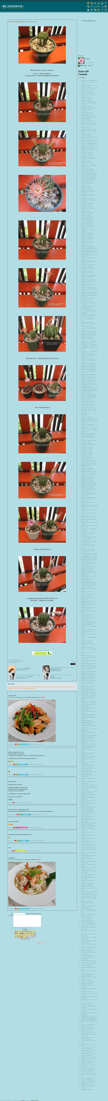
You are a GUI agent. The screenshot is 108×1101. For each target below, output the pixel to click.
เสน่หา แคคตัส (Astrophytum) (87, 1077)
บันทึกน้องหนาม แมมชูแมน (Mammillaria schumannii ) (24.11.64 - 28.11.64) (88, 458)
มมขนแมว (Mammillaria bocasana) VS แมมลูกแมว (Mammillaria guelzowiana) (89, 534)
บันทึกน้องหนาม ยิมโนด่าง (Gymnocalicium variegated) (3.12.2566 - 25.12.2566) (87, 221)
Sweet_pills (12, 840)
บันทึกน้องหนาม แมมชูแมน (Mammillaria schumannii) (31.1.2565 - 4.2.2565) (89, 426)
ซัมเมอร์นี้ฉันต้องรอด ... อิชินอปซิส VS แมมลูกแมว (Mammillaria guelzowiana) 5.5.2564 (89, 538)
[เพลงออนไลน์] (95, 7)
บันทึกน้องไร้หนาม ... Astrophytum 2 (89, 1016)
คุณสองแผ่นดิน (23, 688)
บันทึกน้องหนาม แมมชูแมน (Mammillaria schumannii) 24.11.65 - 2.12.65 (89, 339)
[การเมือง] (91, 7)
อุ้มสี (11, 850)
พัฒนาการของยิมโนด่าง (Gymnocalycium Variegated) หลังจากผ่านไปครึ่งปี (89, 311)
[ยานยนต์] (105, 4)
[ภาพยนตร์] (95, 4)
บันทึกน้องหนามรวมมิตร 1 (87, 720)
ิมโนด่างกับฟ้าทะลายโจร (87, 91)
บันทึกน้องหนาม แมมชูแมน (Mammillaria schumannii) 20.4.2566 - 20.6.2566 (89, 262)
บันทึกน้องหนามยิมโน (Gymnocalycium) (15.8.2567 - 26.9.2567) (87, 163)
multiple (11, 764)
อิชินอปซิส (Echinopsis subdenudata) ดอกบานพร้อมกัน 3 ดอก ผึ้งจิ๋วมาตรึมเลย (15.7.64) (89, 506)
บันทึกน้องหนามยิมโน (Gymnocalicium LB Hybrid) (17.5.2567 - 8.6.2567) (87, 187)
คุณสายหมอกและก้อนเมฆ (47, 686)
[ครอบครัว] (99, 7)
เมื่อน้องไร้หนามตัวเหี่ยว (86, 980)
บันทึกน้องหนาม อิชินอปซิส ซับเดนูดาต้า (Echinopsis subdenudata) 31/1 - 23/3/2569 (89, 103)
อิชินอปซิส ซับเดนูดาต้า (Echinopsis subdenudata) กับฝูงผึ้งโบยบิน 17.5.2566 (89, 277)
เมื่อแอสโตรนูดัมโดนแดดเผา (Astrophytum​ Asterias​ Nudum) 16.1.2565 (87, 438)
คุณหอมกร (55, 686)
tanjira (11, 802)
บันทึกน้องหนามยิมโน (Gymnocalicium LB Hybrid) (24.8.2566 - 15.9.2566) (87, 217)
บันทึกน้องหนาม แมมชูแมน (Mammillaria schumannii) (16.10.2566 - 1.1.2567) (87, 204)
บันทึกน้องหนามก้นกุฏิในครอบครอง (89, 1017)
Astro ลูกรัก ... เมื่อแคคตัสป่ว (87, 1071)
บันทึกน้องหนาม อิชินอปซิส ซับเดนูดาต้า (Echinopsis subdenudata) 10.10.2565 (89, 289)
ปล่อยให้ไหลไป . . (20, 668)
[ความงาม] (88, 7)
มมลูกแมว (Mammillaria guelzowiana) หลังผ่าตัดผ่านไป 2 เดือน (88, 319)
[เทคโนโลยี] (102, 4)
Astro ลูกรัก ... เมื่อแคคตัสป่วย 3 (88, 1024)
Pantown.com (17, 1100)
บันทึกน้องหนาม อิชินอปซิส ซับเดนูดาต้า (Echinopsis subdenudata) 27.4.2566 (89, 281)
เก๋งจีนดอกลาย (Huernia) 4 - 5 (87, 647)
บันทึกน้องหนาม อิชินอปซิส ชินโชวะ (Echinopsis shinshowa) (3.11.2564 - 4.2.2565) (89, 421)
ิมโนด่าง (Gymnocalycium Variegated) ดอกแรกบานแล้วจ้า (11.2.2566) (88, 303)
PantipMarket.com (10, 1100)
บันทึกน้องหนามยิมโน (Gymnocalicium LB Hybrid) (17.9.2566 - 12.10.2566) (87, 212)
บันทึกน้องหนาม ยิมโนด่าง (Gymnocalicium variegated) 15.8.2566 (87, 243)
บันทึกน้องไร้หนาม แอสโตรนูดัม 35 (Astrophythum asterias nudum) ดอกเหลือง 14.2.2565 (89, 430)
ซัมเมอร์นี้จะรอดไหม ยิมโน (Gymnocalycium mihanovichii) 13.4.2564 (88, 551)
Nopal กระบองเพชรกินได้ (87, 1079)
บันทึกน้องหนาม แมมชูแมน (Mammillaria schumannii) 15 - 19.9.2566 (87, 238)
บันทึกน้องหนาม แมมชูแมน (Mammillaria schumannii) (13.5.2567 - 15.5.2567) (89, 196)
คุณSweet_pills (16, 688)
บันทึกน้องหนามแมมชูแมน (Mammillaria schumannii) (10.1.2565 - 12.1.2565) (89, 445)
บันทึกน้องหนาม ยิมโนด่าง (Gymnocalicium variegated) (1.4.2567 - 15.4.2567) (89, 208)
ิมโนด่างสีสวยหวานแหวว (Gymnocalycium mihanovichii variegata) (87, 903)
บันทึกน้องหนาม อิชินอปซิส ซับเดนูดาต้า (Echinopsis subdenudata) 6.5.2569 (89, 94)
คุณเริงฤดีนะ (23, 686)
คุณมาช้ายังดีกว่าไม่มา (64, 686)
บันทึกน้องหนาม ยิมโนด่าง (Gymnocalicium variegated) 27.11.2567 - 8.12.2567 (87, 154)
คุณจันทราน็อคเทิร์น (36, 686)
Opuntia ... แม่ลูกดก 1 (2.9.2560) (88, 1072)
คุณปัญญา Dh (17, 686)
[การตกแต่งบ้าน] (99, 4)
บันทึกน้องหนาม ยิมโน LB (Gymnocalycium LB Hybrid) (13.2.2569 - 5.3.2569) (87, 99)
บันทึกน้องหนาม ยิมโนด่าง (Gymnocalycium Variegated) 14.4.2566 (87, 272)
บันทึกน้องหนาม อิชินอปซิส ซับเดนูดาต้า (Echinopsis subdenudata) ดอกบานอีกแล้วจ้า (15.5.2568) (89, 145)
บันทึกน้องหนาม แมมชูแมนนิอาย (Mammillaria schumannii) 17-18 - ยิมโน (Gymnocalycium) (89, 668)
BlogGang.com (27, 1100)
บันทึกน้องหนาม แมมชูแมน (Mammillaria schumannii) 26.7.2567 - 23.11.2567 (89, 158)
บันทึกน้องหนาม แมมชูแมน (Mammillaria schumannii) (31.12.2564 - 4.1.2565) (87, 449)
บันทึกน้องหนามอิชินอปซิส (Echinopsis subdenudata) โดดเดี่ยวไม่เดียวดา (88, 626)
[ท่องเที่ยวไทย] (88, 11)
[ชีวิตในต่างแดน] (106, 11)
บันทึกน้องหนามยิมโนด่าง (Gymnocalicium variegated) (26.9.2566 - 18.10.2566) (87, 234)
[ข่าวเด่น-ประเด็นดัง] (91, 4)
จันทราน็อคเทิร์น (13, 814)
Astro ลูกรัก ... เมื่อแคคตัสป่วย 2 (88, 1069)
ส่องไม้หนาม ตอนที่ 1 (86, 1063)
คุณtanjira (28, 686)
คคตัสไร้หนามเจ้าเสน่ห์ (86, 1082)
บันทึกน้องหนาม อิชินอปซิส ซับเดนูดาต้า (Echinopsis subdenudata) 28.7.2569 (89, 82)
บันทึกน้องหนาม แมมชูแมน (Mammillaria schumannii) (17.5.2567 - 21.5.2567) (89, 191)
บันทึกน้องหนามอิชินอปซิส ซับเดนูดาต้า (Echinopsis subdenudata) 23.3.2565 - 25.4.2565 (88, 398)
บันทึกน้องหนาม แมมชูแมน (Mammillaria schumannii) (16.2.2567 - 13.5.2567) (89, 200)
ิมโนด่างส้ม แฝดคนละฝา (87, 106)
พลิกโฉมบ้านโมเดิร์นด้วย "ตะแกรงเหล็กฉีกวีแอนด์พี (62, 675)
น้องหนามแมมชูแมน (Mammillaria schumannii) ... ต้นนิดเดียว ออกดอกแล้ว (89, 910)
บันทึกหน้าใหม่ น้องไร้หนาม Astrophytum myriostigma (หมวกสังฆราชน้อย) (88, 957)
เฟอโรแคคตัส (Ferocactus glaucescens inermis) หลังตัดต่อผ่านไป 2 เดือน (89, 328)
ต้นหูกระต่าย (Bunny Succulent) (88, 1084)
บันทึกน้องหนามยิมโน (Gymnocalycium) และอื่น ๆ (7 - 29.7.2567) (88, 183)
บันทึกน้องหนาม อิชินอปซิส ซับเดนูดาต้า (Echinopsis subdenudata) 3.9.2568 (89, 125)
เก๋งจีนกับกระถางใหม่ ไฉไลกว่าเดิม (89, 629)
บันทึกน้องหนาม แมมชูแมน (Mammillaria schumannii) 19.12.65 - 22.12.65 (89, 323)
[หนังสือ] (102, 7)
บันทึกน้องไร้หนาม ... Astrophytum (88, 1057)
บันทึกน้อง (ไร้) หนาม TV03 (87, 886)
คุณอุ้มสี (29, 688)
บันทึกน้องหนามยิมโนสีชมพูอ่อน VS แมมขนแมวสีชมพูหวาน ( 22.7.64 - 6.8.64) (89, 494)
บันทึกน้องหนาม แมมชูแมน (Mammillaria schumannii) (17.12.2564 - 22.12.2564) (87, 453)
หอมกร (11, 827)
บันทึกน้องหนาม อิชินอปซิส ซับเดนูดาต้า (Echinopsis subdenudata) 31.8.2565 (89, 360)
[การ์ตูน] (95, 11)
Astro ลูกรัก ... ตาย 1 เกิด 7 (87, 991)
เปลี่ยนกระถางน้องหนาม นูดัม (88, 950)
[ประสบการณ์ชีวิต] (102, 11)
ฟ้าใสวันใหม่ (12, 744)
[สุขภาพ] (99, 11)
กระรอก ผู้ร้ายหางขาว (86, 127)
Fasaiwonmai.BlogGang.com (89, 20)
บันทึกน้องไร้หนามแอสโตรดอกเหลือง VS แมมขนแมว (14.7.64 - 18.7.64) (88, 499)
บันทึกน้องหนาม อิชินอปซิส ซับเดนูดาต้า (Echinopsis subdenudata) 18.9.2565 (89, 356)
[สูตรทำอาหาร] (88, 4)
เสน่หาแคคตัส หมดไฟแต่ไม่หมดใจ (89, 129)
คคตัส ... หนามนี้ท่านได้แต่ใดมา (88, 1081)
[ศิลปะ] (105, 7)
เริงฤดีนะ (12, 774)
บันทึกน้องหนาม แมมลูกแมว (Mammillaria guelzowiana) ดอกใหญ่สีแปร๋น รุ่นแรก (89, 657)
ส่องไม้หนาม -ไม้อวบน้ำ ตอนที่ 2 (88, 1061)
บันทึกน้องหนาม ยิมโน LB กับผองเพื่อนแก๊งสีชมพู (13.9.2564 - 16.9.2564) (88, 465)
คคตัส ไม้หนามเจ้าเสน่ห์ (87, 1089)
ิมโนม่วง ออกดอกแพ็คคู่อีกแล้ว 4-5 (89, 1019)
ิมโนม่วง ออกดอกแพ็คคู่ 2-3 (87, 1026)
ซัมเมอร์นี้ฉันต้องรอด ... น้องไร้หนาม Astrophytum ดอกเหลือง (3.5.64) (88, 546)
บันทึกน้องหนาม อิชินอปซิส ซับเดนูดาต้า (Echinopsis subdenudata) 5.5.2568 (89, 150)
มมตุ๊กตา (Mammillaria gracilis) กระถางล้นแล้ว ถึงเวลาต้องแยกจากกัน (89, 849)
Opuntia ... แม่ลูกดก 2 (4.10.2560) (88, 1067)
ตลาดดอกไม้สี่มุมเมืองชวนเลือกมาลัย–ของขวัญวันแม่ (62, 667)
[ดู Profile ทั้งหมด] (89, 62)
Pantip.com (2, 1100)
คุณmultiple (10, 686)
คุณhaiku (33, 688)
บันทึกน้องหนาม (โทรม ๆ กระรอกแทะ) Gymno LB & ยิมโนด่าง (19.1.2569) (88, 110)
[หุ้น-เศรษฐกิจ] (91, 11)
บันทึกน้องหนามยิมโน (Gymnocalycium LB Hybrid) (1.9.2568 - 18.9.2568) (87, 120)
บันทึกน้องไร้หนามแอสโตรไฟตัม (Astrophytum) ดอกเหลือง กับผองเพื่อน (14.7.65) (88, 371)
